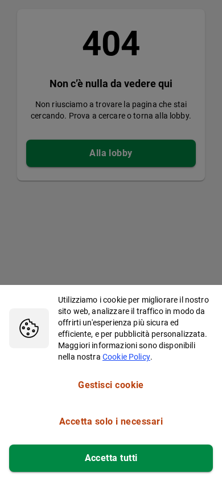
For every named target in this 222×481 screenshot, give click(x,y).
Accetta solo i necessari (111, 421)
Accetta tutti (111, 458)
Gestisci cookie (111, 385)
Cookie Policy (126, 356)
